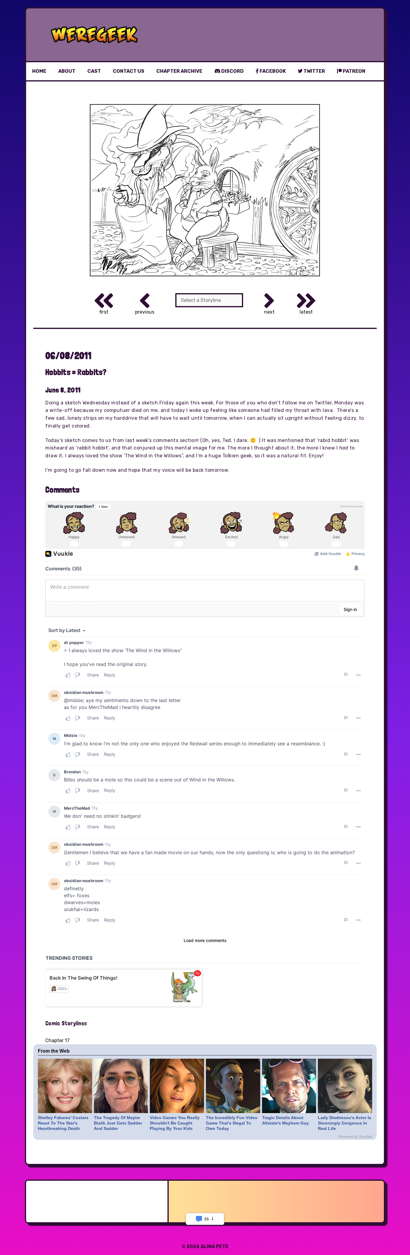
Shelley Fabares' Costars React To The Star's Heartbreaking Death (63, 1123)
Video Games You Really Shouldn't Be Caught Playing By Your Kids (175, 1123)
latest (306, 312)
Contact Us (128, 71)
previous (144, 312)
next (269, 312)
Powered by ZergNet (355, 1137)
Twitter (314, 71)
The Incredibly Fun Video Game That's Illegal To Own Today (232, 1123)
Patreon (353, 71)
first (103, 312)
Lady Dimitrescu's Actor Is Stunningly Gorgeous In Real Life (344, 1123)
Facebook (272, 71)
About (66, 71)
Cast (94, 71)
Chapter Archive (179, 71)
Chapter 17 (57, 1040)
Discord (232, 71)
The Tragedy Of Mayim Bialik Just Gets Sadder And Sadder (118, 1123)
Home (39, 71)
